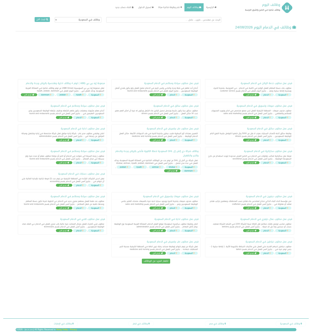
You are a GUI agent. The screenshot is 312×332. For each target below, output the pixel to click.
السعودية (282, 95)
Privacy (73, 329)
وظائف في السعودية (290, 324)
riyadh (79, 95)
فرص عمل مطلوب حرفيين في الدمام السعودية (269, 196)
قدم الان (250, 94)
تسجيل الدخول (145, 7)
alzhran (155, 167)
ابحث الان (41, 19)
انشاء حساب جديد (123, 7)
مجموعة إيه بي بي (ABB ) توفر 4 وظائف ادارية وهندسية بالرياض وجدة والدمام (65, 83)
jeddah (63, 95)
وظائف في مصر (217, 324)
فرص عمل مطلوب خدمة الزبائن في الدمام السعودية (266, 83)
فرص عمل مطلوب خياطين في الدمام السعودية (269, 242)
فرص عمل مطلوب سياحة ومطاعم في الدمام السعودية (171, 83)
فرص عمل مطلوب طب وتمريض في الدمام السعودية (173, 128)
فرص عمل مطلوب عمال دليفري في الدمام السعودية (266, 219)
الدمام (266, 95)
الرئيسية (210, 7)
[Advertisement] (156, 55)
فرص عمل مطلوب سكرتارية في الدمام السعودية (268, 151)
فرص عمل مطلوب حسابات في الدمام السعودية (81, 174)
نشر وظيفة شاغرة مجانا (169, 7)
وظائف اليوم (271, 5)
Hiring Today (62, 329)
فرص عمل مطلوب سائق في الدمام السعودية (176, 106)
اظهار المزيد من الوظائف (156, 261)
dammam (45, 95)
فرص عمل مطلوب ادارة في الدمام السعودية (83, 128)
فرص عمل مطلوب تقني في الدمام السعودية (82, 219)
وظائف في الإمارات (63, 324)
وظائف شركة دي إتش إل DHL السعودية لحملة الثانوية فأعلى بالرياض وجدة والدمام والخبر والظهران (157, 153)
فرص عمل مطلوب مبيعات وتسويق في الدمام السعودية (264, 106)
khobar (172, 167)
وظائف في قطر (140, 324)
